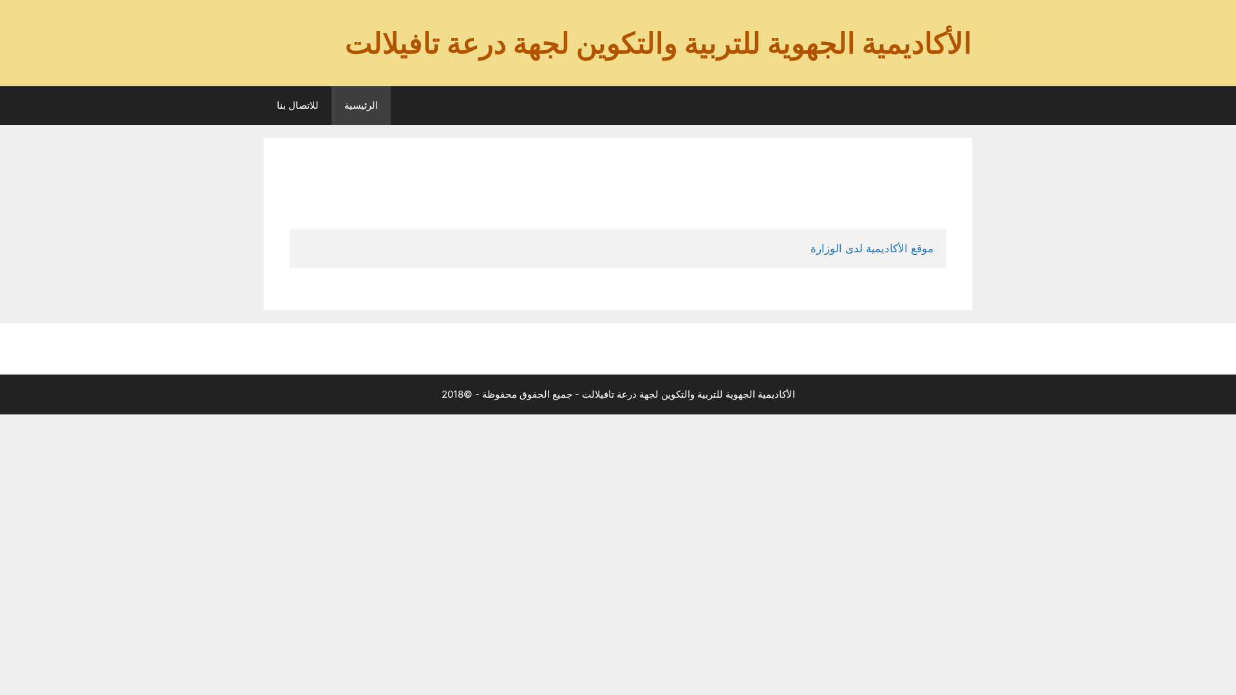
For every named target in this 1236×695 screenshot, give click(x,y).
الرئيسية (361, 105)
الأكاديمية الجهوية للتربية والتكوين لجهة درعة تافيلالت (658, 42)
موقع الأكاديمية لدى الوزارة (871, 248)
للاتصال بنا (298, 105)
